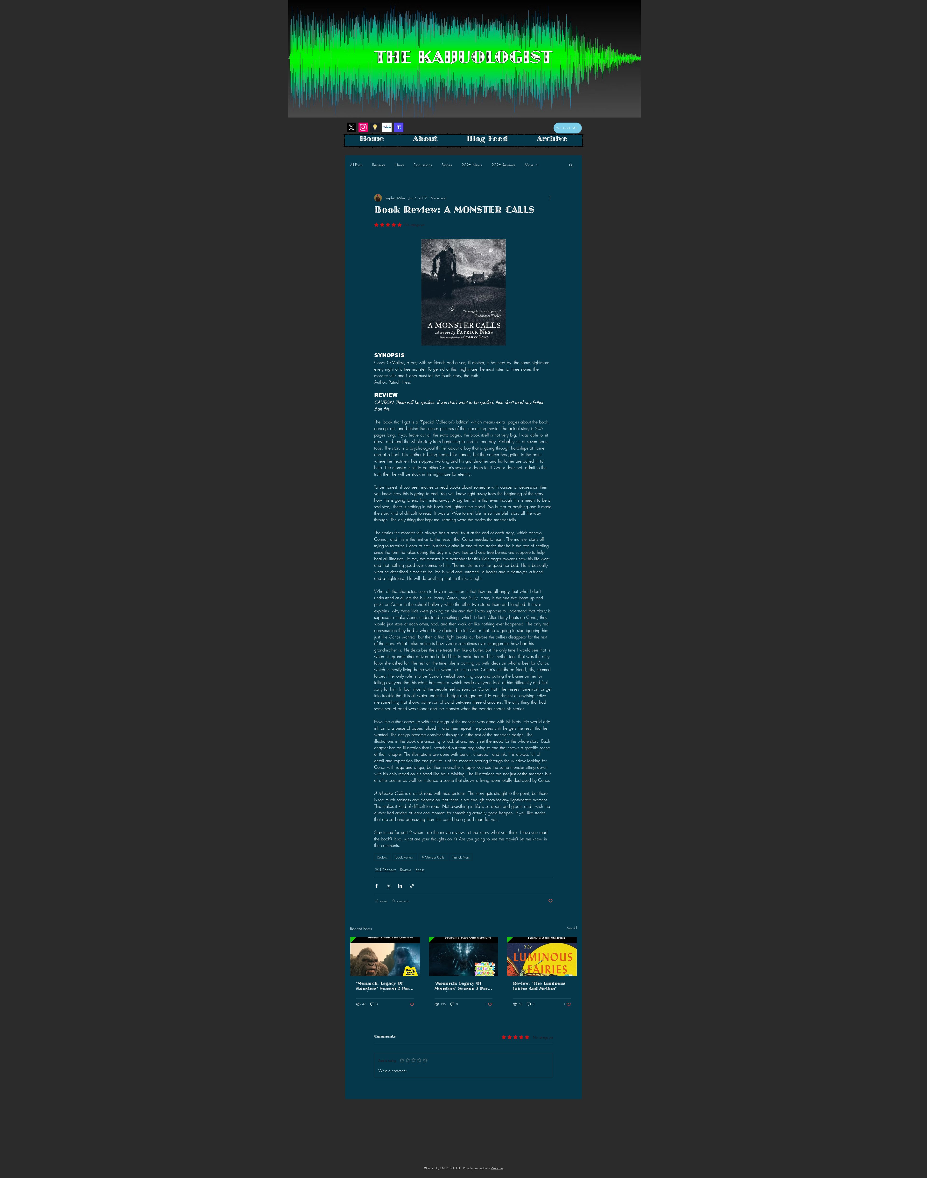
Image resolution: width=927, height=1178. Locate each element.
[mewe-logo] (387, 127)
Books (420, 869)
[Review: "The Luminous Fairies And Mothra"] (542, 956)
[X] (351, 127)
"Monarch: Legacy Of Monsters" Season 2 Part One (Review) (462, 987)
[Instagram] (363, 127)
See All (572, 928)
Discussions (423, 164)
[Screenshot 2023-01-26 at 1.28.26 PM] (398, 127)
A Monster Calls (433, 857)
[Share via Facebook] (376, 886)
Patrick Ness (461, 857)
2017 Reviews (385, 869)
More (529, 164)
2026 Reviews (503, 164)
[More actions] (550, 198)
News (399, 164)
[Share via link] (412, 886)
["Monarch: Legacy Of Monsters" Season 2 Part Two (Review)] (385, 956)
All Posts (356, 164)
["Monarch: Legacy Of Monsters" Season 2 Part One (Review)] (464, 956)
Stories (447, 164)
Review (382, 857)
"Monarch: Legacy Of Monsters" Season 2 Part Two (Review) (383, 987)
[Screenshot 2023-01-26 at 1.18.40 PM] (375, 127)
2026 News (472, 164)
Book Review (404, 857)
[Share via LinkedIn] (400, 886)
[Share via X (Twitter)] (388, 886)
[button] (571, 165)
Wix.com (497, 1168)
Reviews (378, 164)
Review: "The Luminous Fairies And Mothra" (539, 987)
